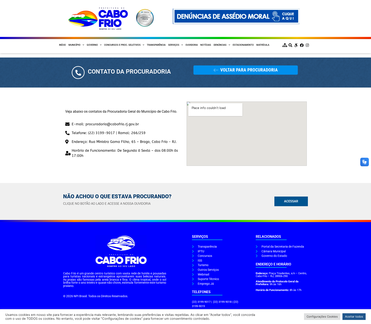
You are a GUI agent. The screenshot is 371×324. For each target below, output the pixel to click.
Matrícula (262, 45)
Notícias (205, 45)
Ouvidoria (192, 45)
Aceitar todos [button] (354, 316)
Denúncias (220, 45)
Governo (92, 45)
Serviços (173, 45)
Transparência (156, 45)
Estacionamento (243, 45)
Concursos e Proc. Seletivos (122, 45)
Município (74, 45)
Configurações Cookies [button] (322, 316)
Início (62, 45)
